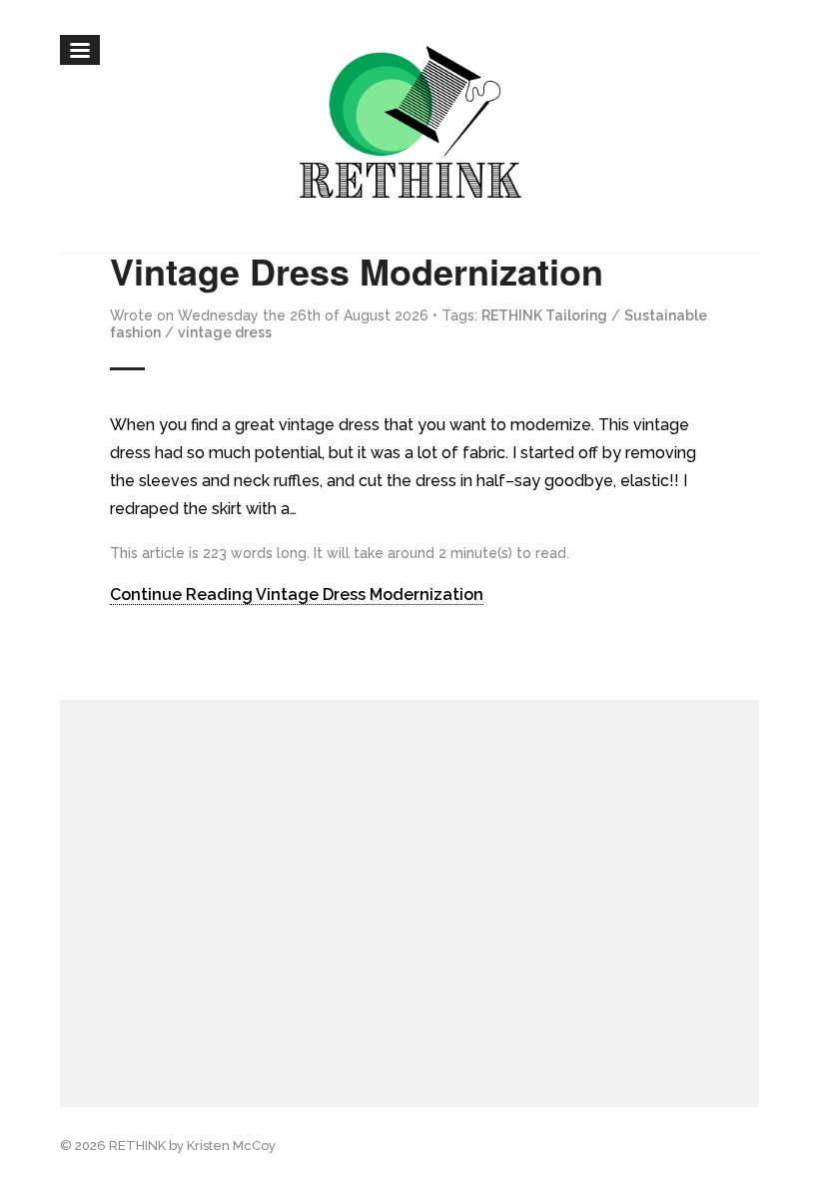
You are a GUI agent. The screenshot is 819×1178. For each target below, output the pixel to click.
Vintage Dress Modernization (356, 270)
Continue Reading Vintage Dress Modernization (296, 594)
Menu (80, 50)
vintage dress (225, 332)
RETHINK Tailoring (544, 315)
